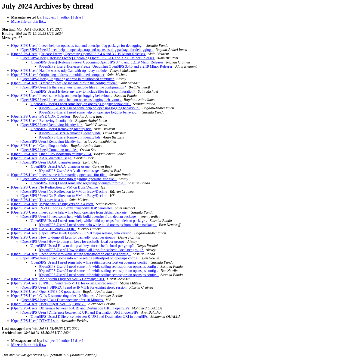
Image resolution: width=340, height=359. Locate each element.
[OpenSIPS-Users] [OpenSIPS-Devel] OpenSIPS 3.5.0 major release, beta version (71, 233)
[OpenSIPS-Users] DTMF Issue (35, 321)
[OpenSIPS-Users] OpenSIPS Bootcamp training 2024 (51, 154)
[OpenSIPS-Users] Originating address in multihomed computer (58, 75)
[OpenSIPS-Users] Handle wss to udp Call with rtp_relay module (59, 70)
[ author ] (65, 17)
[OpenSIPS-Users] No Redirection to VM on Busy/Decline (55, 187)
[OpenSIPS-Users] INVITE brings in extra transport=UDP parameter (62, 208)
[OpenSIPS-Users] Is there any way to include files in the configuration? (64, 83)
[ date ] (78, 17)
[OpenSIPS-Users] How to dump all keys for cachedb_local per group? (63, 237)
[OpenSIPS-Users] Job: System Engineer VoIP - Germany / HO (58, 279)
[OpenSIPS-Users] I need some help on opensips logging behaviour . (62, 96)
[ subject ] (50, 17)
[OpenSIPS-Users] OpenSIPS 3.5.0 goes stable (46, 291)
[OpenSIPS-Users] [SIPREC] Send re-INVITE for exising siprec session (64, 283)
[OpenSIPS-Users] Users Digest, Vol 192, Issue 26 (48, 304)
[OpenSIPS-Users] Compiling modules (40, 146)
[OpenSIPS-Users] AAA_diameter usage (41, 158)
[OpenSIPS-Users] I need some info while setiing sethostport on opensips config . (71, 254)
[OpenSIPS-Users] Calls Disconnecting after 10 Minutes (52, 296)
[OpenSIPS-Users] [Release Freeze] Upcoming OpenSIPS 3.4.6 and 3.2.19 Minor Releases (78, 54)
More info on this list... (28, 21)
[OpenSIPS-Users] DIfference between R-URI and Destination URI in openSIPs (70, 308)
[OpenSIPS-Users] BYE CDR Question (41, 116)
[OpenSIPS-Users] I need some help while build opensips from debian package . (70, 212)
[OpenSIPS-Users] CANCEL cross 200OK (43, 229)
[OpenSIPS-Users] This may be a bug (39, 200)
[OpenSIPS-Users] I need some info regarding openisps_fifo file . (59, 175)
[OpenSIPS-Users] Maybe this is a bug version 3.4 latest (52, 204)
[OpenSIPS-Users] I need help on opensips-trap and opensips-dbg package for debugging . (77, 45)
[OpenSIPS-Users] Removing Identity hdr (42, 121)
